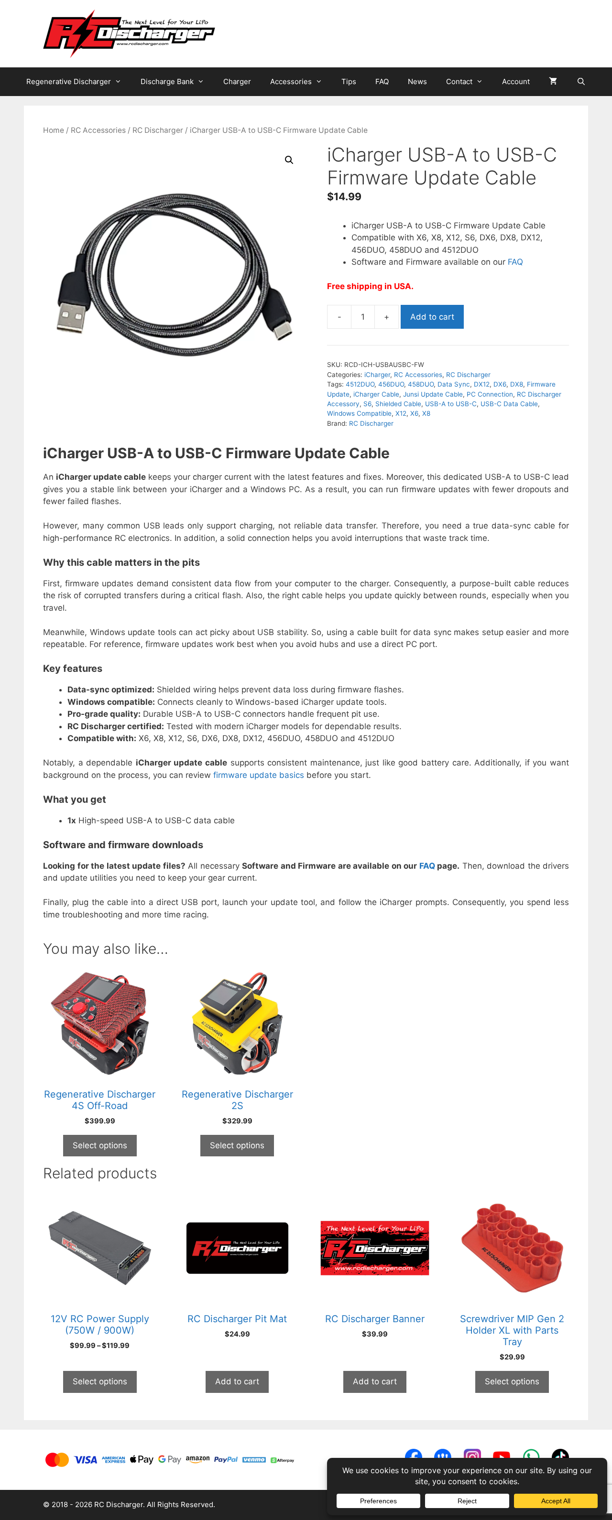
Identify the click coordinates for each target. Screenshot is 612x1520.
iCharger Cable (376, 394)
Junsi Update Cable (433, 394)
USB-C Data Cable (509, 404)
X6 (414, 413)
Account (516, 81)
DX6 (499, 384)
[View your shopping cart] (553, 81)
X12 (400, 413)
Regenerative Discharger (68, 81)
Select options (100, 1145)
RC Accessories (98, 130)
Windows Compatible (359, 413)
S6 (367, 404)
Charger (237, 81)
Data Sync (453, 384)
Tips (348, 81)
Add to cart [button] (237, 1381)
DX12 (482, 384)
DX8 (516, 384)
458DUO (421, 384)
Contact (459, 81)
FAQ (382, 81)
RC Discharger (157, 130)
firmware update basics (258, 775)
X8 (426, 413)
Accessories (291, 81)
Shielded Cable (398, 404)
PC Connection (490, 394)
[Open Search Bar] (581, 81)
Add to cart (432, 317)
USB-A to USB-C (451, 404)
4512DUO (360, 384)
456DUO (391, 384)
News (417, 81)
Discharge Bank (167, 81)
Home (53, 130)
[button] (289, 160)
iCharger (377, 374)
